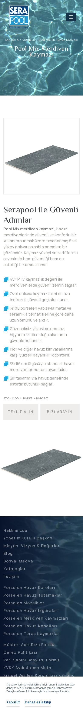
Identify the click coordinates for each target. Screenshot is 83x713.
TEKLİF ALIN (20, 411)
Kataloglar (14, 569)
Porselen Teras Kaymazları (32, 633)
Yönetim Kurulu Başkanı (28, 538)
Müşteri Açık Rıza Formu (28, 644)
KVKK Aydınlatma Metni (28, 667)
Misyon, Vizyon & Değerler (31, 545)
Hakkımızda (15, 530)
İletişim (11, 576)
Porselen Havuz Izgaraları (31, 610)
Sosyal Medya (18, 561)
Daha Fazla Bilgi (38, 702)
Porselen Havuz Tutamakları (33, 595)
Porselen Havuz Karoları (29, 587)
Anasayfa (12, 39)
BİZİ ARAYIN (59, 411)
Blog (8, 553)
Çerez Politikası (20, 652)
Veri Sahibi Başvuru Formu (31, 660)
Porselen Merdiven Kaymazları (35, 618)
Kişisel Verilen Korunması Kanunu (39, 675)
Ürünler (28, 39)
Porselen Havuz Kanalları (30, 626)
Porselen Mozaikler (23, 603)
